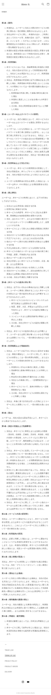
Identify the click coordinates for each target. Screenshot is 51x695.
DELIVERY (8, 672)
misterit (22, 693)
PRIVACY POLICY (11, 661)
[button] (3, 4)
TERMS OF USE (10, 655)
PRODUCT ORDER (11, 666)
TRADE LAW (9, 650)
